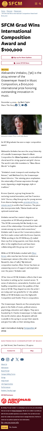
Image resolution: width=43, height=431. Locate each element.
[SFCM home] (12, 4)
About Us (4, 364)
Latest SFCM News (22, 63)
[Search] (40, 4)
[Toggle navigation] (36, 4)
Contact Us (11, 351)
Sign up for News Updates (22, 57)
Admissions (4, 367)
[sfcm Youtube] (22, 359)
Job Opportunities (7, 384)
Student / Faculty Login (8, 390)
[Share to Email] (23, 105)
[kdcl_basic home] (21, 340)
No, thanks (13, 427)
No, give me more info (10, 422)
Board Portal (5, 371)
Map (32, 351)
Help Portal (5, 380)
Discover (9, 11)
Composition (29, 328)
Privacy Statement (17, 411)
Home (3, 11)
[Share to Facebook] (16, 105)
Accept (4, 427)
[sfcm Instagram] (7, 359)
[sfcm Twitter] (17, 359)
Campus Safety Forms (8, 374)
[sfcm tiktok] (12, 359)
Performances (5, 387)
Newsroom (17, 11)
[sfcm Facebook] (2, 359)
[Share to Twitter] (19, 105)
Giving (3, 377)
